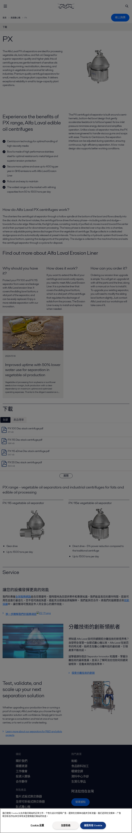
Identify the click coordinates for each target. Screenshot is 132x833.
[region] (66, 820)
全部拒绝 (66, 825)
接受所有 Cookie (93, 825)
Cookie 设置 (37, 825)
